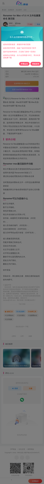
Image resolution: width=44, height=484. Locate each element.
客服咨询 (35, 64)
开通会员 (24, 64)
